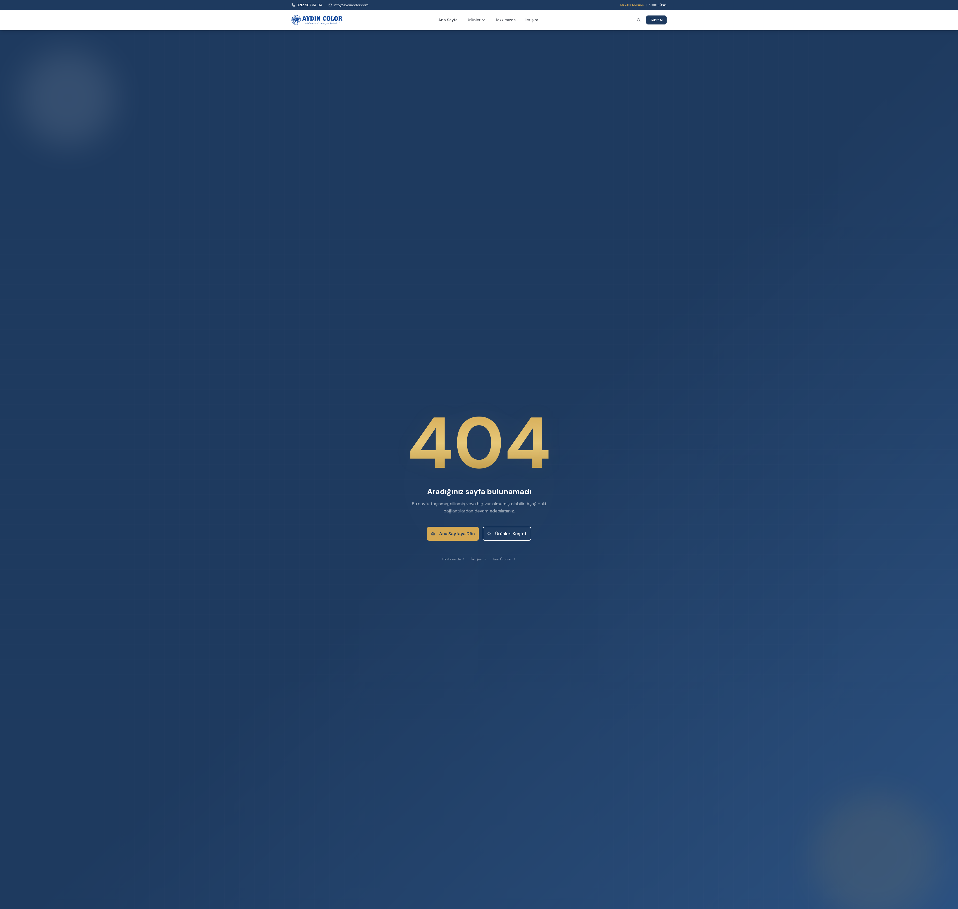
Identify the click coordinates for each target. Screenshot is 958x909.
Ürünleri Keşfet (511, 534)
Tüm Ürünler (502, 559)
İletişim (531, 19)
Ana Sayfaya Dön (457, 534)
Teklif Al (656, 20)
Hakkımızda (505, 19)
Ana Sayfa (448, 19)
